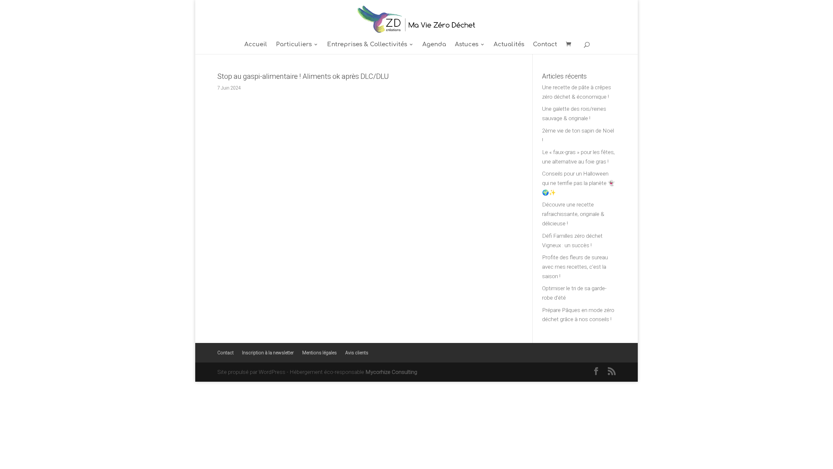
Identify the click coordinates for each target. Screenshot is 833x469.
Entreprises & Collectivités (367, 45)
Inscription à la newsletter (268, 352)
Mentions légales (319, 352)
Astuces (466, 45)
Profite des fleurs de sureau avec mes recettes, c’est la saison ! (575, 266)
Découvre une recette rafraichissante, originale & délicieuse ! (573, 214)
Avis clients (356, 352)
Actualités (509, 45)
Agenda (434, 45)
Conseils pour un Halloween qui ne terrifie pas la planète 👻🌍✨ (578, 183)
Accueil (255, 45)
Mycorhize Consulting (391, 372)
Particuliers (294, 45)
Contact (545, 45)
